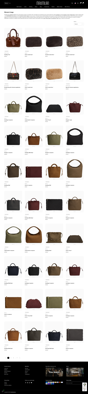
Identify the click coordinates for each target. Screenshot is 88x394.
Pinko (57, 18)
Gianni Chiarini (48, 18)
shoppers (65, 14)
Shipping (5, 369)
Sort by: (75, 21)
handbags (57, 14)
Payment (5, 372)
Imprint (26, 372)
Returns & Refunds (7, 371)
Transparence (27, 374)
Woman (6, 3)
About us (26, 371)
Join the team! (27, 369)
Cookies (5, 383)
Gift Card (26, 368)
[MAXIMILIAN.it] (43, 3)
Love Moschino (53, 18)
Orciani (44, 18)
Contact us (6, 368)
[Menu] (86, 383)
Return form (6, 374)
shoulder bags (72, 14)
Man (10, 3)
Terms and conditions (7, 385)
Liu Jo (60, 18)
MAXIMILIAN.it (13, 392)
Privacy (5, 382)
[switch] (85, 390)
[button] (72, 3)
